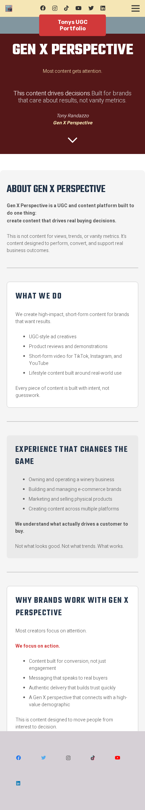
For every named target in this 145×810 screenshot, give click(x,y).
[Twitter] (91, 8)
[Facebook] (43, 8)
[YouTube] (79, 8)
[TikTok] (66, 8)
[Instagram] (54, 8)
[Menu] (135, 8)
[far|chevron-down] (72, 140)
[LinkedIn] (102, 8)
